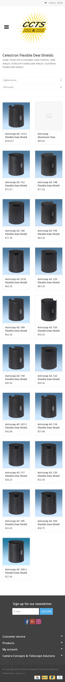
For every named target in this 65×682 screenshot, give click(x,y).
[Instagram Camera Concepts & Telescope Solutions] (38, 621)
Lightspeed (19, 673)
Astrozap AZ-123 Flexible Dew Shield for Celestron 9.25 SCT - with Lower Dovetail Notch (49, 280)
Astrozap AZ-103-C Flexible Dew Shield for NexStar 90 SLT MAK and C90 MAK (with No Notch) (16, 571)
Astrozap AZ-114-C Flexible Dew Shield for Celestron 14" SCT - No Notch (16, 135)
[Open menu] (6, 26)
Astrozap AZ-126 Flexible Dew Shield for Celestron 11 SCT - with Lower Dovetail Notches (16, 232)
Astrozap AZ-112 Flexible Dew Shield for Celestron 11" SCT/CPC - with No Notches (16, 184)
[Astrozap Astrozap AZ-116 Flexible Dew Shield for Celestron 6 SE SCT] (48, 406)
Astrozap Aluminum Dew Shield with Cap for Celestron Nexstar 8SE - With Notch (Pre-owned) (49, 135)
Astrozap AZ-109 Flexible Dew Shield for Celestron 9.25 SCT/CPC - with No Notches (16, 329)
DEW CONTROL (42, 60)
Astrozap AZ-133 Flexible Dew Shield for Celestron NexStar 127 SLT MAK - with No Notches (49, 474)
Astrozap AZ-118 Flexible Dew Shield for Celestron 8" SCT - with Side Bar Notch (16, 377)
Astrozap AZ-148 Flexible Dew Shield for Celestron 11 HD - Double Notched (49, 184)
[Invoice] (59, 677)
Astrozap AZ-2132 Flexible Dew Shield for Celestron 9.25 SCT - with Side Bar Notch (16, 280)
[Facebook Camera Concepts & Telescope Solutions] (26, 621)
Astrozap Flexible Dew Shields (27, 63)
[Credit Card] (36, 677)
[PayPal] (44, 677)
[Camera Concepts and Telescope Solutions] (39, 27)
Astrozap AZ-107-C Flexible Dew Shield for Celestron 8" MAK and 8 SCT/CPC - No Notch (16, 426)
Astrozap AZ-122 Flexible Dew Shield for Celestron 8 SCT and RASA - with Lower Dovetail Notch (49, 377)
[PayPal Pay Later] (52, 677)
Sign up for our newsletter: (32, 604)
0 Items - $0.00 (55, 2)
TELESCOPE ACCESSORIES (21, 60)
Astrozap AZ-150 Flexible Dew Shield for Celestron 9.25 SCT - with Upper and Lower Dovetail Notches (49, 232)
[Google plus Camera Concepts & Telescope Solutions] (32, 621)
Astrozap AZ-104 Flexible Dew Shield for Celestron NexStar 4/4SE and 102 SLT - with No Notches (49, 522)
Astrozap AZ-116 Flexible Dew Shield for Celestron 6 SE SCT (49, 426)
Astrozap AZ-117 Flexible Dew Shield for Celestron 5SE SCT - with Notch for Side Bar (16, 474)
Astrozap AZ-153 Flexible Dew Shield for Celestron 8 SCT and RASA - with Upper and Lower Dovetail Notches (49, 329)
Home (5, 60)
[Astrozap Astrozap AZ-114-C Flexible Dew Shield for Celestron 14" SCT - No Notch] (16, 116)
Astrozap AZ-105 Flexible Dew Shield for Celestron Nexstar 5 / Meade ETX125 (16, 522)
